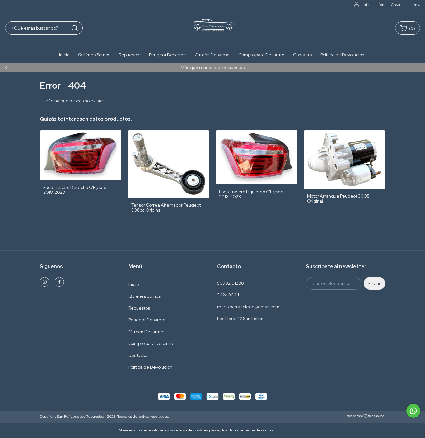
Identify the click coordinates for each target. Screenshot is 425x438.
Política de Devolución (342, 55)
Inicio (64, 55)
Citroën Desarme (212, 55)
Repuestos (129, 55)
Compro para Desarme (261, 55)
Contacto (302, 55)
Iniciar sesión (373, 4)
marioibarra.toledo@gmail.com (248, 307)
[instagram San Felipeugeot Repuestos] (44, 282)
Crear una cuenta (405, 4)
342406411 (228, 295)
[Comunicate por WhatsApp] (413, 411)
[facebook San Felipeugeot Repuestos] (59, 282)
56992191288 (230, 283)
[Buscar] (74, 28)
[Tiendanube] (365, 416)
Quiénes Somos (94, 55)
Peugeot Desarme (167, 55)
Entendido (293, 430)
